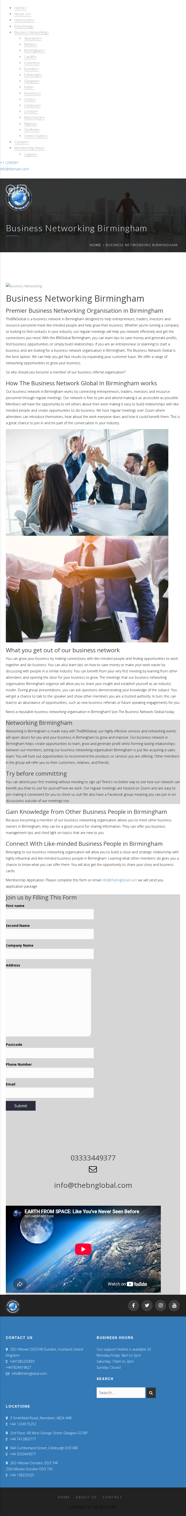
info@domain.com (14, 169)
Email (10, 1084)
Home (95, 245)
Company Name (19, 945)
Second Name (18, 925)
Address (13, 965)
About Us (86, 1497)
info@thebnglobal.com (119, 880)
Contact (112, 1497)
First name (15, 905)
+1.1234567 (9, 162)
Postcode (14, 1044)
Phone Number (19, 1064)
